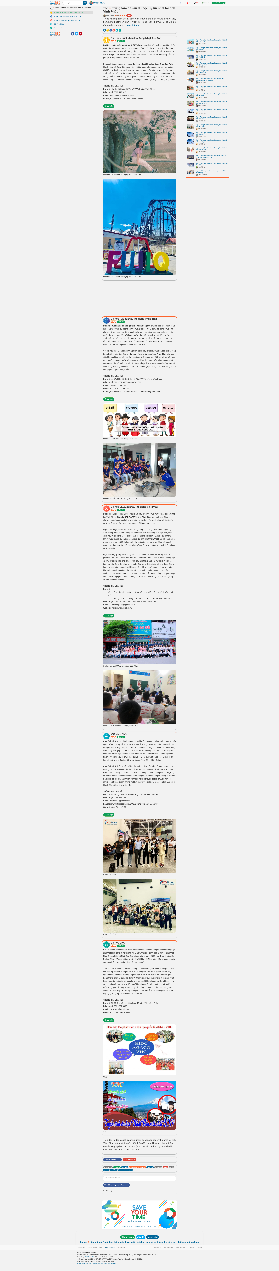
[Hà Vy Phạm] (197, 136)
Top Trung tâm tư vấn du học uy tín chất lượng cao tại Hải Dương (210, 79)
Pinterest (80, 33)
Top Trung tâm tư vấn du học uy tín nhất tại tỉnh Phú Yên (211, 117)
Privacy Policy (112, 1263)
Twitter (76, 33)
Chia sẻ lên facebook (112, 1159)
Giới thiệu (81, 1247)
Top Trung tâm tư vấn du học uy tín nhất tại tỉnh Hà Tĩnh (211, 94)
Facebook (72, 33)
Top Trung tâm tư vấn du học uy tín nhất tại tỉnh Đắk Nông (211, 125)
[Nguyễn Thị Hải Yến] (197, 82)
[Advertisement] (139, 298)
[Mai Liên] (104, 15)
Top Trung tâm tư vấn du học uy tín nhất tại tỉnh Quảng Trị (211, 133)
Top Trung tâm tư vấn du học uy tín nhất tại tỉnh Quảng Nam (211, 64)
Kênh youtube (180, 1247)
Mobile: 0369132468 (95, 1247)
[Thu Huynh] (197, 67)
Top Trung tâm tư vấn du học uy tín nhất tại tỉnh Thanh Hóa (211, 87)
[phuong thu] (197, 159)
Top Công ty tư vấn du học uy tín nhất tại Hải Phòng (211, 171)
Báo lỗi (129, 15)
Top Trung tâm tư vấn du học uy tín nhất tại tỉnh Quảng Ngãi (211, 148)
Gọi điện (121, 41)
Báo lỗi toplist (129, 1159)
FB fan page (168, 1247)
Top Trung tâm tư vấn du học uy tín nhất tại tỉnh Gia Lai (211, 48)
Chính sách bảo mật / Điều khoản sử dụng (92, 1263)
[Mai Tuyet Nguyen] (197, 175)
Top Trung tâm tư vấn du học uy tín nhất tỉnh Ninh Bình (212, 164)
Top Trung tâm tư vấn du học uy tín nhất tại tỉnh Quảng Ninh (211, 102)
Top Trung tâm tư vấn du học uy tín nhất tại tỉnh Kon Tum (211, 40)
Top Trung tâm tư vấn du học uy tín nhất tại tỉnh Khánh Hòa (211, 110)
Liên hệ (199, 1247)
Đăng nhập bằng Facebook (118, 1185)
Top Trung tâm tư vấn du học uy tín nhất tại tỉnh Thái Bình (211, 56)
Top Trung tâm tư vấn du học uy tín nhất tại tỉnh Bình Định (211, 141)
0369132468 (89, 1257)
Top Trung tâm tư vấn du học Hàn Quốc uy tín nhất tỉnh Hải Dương (211, 156)
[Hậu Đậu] (197, 121)
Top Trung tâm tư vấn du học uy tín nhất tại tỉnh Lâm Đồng (211, 71)
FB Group (157, 1247)
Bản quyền (122, 1247)
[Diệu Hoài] (197, 167)
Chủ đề (191, 1247)
